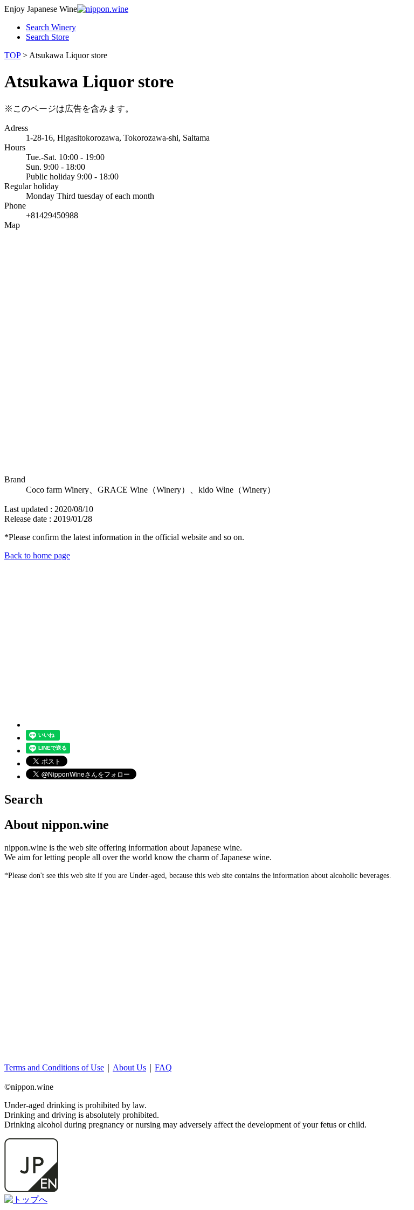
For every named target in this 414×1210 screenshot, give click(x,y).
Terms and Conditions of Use (54, 1067)
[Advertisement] (207, 636)
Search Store (47, 37)
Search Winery (51, 27)
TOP (12, 55)
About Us (129, 1067)
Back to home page (37, 555)
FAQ (163, 1067)
